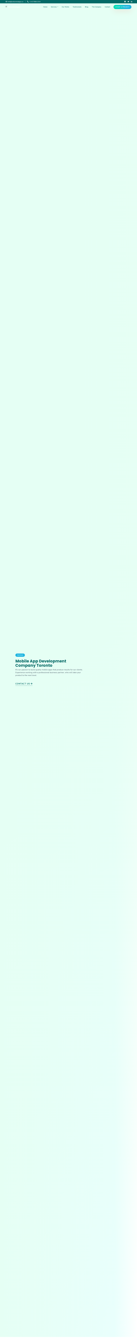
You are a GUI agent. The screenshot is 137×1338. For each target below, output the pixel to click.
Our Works (65, 7)
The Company (96, 7)
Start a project (122, 7)
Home (45, 7)
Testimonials (77, 7)
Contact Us (23, 683)
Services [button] (54, 7)
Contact (107, 7)
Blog (86, 7)
